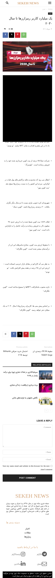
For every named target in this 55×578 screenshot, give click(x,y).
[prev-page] (50, 410)
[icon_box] (43, 555)
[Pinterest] (17, 35)
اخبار (43, 9)
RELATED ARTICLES (42, 365)
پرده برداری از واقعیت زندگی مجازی (24, 385)
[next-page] (46, 410)
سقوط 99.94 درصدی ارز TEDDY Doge (42, 353)
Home (50, 9)
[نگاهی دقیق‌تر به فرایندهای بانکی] (45, 400)
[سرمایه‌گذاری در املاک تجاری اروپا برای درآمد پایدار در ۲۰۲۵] (45, 375)
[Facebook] (5, 35)
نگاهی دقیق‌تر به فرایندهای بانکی (25, 397)
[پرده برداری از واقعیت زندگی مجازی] (45, 388)
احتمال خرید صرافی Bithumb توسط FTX (15, 353)
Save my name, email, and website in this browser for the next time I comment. (27, 467)
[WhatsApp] (23, 35)
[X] (11, 35)
